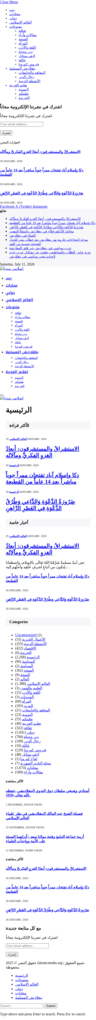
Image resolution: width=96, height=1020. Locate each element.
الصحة (23, 39)
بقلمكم (24, 93)
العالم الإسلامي (20, 22)
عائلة (22, 60)
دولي (13, 18)
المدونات (27, 697)
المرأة (23, 43)
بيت (12, 10)
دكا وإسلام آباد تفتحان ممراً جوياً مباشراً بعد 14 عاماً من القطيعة (52, 223)
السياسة (28, 661)
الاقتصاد (30, 648)
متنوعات (15, 26)
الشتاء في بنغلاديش (22, 235)
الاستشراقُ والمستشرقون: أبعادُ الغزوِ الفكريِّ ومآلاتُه (40, 152)
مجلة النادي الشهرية (35, 763)
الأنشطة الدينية (29, 81)
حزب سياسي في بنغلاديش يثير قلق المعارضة (40, 248)
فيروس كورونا (29, 64)
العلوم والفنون (31, 688)
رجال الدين (26, 77)
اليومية (24, 89)
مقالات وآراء (28, 35)
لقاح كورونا (28, 759)
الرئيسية (14, 465)
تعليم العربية (18, 85)
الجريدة (24, 98)
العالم (24, 679)
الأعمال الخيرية (33, 639)
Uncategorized (26, 635)
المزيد (28, 706)
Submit (50, 1006)
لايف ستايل (27, 56)
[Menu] (2, 395)
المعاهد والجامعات (32, 73)
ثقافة (22, 31)
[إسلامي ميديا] (11, 269)
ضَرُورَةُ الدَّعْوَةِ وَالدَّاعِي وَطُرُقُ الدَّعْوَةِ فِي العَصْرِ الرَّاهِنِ (41, 193)
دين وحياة (26, 52)
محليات (14, 14)
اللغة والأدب (27, 47)
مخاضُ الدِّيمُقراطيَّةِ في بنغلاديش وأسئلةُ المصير (41, 231)
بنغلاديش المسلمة (22, 68)
